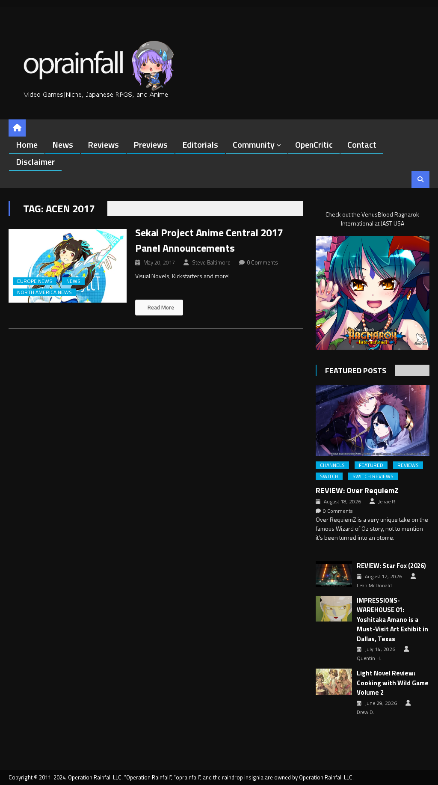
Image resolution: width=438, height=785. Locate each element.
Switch (329, 476)
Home (27, 144)
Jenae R (386, 501)
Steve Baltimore (211, 262)
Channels (332, 465)
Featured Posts (355, 370)
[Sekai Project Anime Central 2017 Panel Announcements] (67, 266)
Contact (361, 144)
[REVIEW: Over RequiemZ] (372, 420)
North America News (44, 292)
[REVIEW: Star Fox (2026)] (334, 574)
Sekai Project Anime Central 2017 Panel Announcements (209, 240)
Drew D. (365, 712)
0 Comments (262, 262)
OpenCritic (314, 144)
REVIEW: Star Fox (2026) (391, 566)
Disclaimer (35, 161)
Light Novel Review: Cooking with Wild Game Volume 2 (393, 683)
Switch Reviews (373, 476)
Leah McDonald (374, 585)
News (62, 144)
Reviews (103, 144)
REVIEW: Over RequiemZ (357, 490)
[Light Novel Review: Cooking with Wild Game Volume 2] (334, 682)
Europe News (34, 281)
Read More (160, 307)
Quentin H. (369, 658)
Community (254, 144)
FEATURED (371, 465)
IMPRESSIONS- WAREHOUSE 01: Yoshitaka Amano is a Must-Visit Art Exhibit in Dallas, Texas (392, 620)
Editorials (200, 144)
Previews (150, 144)
